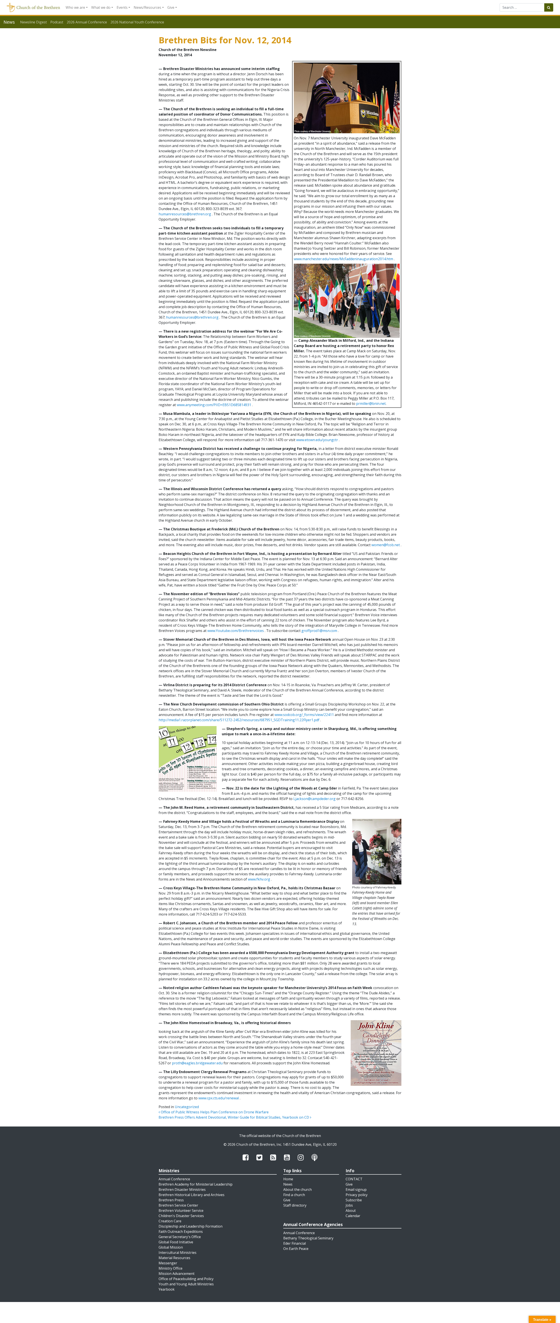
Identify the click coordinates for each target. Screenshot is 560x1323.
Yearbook (167, 1289)
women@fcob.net (385, 544)
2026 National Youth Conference (137, 22)
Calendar (353, 1215)
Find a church (294, 1194)
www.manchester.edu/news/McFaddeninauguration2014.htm (343, 258)
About (351, 1210)
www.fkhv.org (259, 879)
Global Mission (171, 1247)
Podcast (56, 22)
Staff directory (294, 1205)
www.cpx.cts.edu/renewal (218, 1098)
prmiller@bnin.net (371, 403)
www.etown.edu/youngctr (317, 439)
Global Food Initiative (176, 1242)
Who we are (75, 7)
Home (288, 1179)
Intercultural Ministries (177, 1252)
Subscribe (354, 1200)
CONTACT (354, 1179)
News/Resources (147, 7)
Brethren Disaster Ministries (182, 1189)
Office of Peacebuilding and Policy (186, 1278)
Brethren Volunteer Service (181, 1210)
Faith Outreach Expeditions (181, 1231)
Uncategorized (187, 1106)
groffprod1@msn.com (319, 630)
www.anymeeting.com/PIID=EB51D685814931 (214, 404)
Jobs (349, 1205)
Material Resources (174, 1257)
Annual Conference (174, 1179)
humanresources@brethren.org (185, 214)
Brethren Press (171, 1200)
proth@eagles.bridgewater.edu (197, 1063)
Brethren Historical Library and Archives (191, 1194)
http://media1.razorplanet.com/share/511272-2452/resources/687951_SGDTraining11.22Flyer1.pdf (239, 720)
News (287, 1184)
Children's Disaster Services (181, 1215)
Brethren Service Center (178, 1205)
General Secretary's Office (180, 1236)
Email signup (356, 1189)
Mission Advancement (176, 1273)
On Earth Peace (295, 1248)
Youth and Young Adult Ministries (186, 1284)
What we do (100, 7)
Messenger (168, 1263)
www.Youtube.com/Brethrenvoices (235, 630)
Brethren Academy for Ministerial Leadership (196, 1184)
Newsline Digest (33, 22)
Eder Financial (294, 1243)
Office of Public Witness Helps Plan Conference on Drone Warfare (214, 1112)
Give (170, 7)
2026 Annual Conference (87, 22)
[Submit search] (548, 7)
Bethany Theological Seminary (308, 1238)
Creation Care (170, 1221)
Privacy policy (357, 1194)
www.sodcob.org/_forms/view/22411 (304, 714)
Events (122, 7)
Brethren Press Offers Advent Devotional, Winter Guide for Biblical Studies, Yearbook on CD (234, 1117)
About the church (297, 1189)
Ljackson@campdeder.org (314, 798)
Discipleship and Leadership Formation (190, 1226)
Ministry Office (170, 1268)
